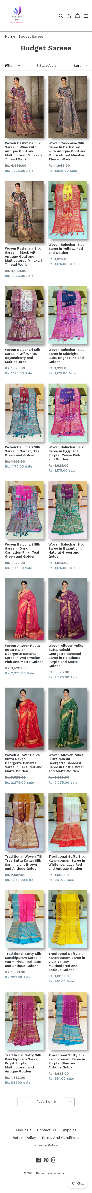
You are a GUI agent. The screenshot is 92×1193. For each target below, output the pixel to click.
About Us (23, 1130)
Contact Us (46, 1130)
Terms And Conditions (60, 1137)
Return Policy (24, 1137)
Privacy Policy (46, 1145)
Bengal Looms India (50, 1173)
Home (10, 36)
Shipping (69, 1130)
